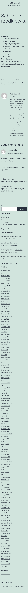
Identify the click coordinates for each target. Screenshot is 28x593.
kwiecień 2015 (5, 327)
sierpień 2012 (5, 408)
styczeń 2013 (5, 395)
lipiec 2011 (4, 441)
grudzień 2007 (5, 548)
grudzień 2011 (5, 429)
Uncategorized (22, 82)
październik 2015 (6, 316)
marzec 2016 (5, 306)
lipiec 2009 (4, 500)
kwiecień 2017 (5, 286)
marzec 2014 (5, 360)
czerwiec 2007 (5, 564)
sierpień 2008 (5, 528)
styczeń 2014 (5, 365)
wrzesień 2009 (5, 495)
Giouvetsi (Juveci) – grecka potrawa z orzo (13, 225)
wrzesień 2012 (5, 406)
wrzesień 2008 (5, 525)
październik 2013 (6, 372)
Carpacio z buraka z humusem (10, 229)
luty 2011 (4, 451)
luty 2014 (4, 362)
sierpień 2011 (5, 439)
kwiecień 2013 (5, 388)
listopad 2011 (5, 431)
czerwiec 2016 (5, 304)
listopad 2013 (5, 370)
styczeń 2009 (5, 515)
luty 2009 (4, 513)
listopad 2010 (5, 459)
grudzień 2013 (5, 367)
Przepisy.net (14, 3)
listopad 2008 (5, 520)
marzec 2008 (5, 541)
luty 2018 (4, 273)
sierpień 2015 (5, 321)
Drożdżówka (5, 222)
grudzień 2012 (5, 398)
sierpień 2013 (5, 378)
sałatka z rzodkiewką (20, 84)
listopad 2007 (5, 551)
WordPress (20, 586)
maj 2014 (4, 355)
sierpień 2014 (5, 347)
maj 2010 (4, 474)
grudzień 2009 (5, 487)
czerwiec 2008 (5, 533)
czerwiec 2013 (5, 383)
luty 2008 (4, 543)
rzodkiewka (10, 84)
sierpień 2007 (5, 559)
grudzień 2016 (5, 291)
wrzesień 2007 (5, 556)
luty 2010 (4, 482)
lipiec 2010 (4, 469)
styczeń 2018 (5, 276)
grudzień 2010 (5, 457)
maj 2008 (4, 536)
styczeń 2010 (5, 485)
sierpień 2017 (5, 283)
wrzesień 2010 (5, 464)
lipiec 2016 (4, 301)
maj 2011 (4, 446)
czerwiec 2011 (5, 444)
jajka (5, 84)
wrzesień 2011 (5, 436)
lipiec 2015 (4, 324)
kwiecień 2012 (5, 418)
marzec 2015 (5, 329)
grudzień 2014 (5, 337)
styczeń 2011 (5, 454)
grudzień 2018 (5, 270)
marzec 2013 (5, 390)
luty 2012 (4, 423)
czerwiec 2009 (5, 502)
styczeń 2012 (5, 426)
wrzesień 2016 (5, 296)
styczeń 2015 (5, 334)
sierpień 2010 (5, 467)
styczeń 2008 (5, 546)
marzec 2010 (5, 479)
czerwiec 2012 (5, 413)
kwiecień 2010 (5, 477)
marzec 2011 (5, 449)
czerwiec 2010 (5, 472)
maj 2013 (4, 385)
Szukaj (3, 206)
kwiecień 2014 (5, 357)
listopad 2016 (5, 293)
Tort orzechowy (6, 217)
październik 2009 (6, 492)
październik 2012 (6, 403)
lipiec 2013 (4, 380)
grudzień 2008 (5, 518)
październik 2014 (6, 342)
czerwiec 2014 (5, 352)
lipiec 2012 (4, 411)
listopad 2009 (5, 490)
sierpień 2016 (5, 298)
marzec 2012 (5, 421)
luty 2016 (4, 309)
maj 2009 (4, 505)
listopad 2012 (5, 400)
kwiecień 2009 (5, 508)
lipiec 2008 (4, 530)
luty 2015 (4, 332)
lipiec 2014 (4, 349)
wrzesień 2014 (5, 344)
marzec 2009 (5, 510)
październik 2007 (6, 553)
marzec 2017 (5, 288)
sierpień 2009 (5, 497)
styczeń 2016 (5, 311)
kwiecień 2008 (5, 538)
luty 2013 (4, 393)
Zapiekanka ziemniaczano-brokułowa (13, 220)
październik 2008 (6, 523)
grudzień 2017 (5, 278)
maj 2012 (4, 416)
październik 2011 (6, 434)
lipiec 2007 (4, 561)
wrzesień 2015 (5, 319)
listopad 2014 (5, 339)
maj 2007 (4, 566)
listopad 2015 (5, 314)
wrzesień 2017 (5, 281)
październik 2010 (6, 462)
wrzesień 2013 (5, 375)
